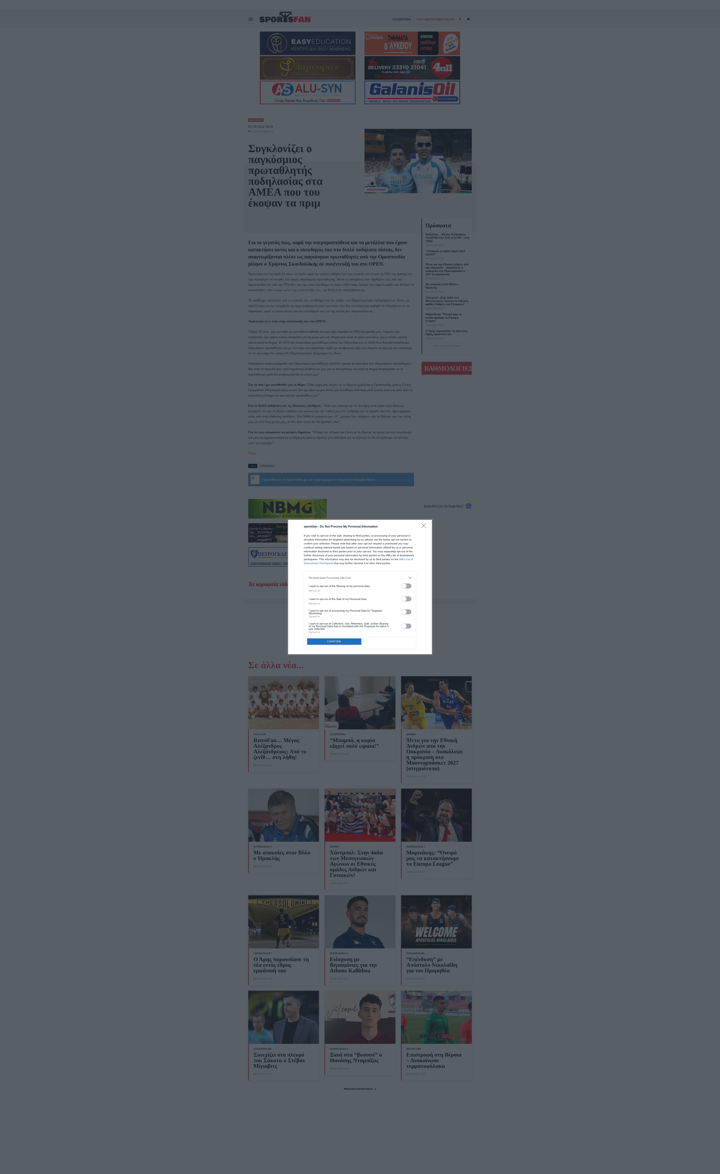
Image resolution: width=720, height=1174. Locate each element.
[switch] (406, 586)
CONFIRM (334, 641)
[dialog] (360, 587)
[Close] (424, 526)
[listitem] (360, 578)
